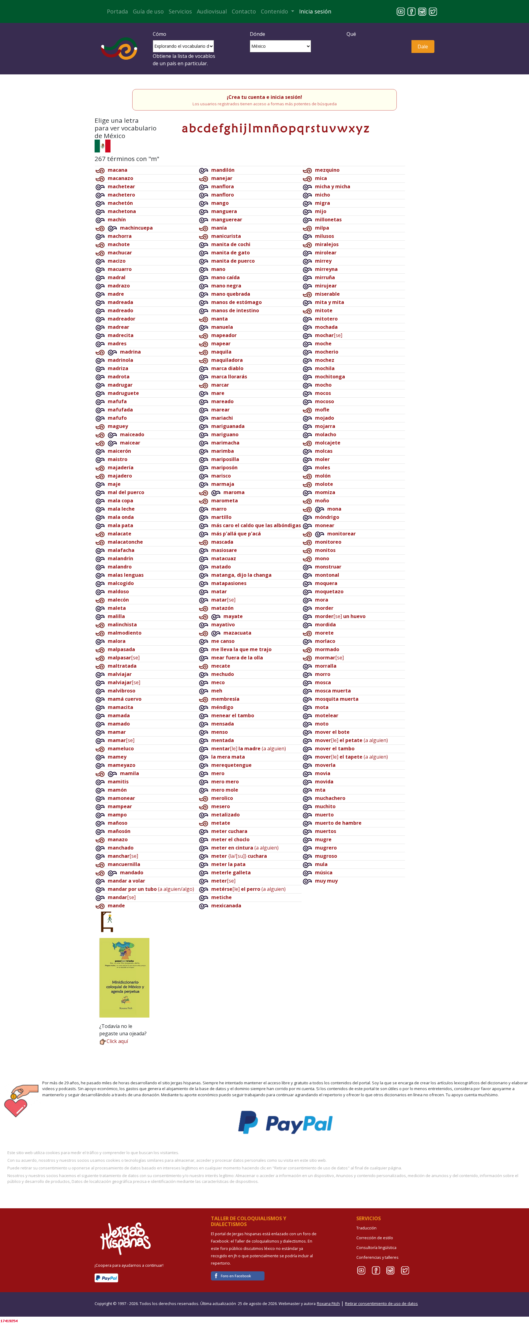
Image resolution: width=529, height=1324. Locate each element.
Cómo (159, 34)
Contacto (244, 11)
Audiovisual (212, 11)
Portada (117, 11)
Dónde (257, 34)
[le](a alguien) (248, 748)
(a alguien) (245, 847)
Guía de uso (148, 11)
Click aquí (117, 1041)
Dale (423, 46)
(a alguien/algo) (151, 889)
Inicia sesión (315, 11)
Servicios (180, 11)
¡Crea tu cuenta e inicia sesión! (264, 97)
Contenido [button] (275, 11)
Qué (351, 34)
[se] (124, 657)
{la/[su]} (239, 856)
